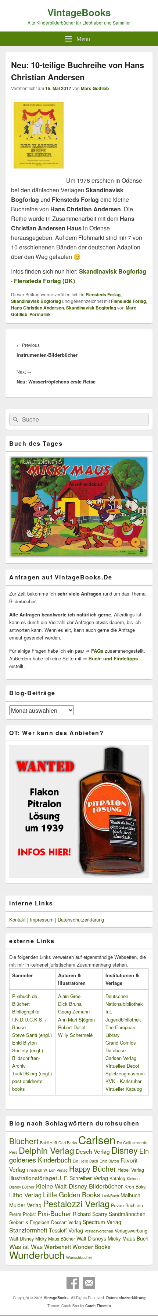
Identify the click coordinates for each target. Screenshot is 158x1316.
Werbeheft (57, 1246)
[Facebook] (73, 1283)
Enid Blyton (109, 1161)
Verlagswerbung (131, 1230)
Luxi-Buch (110, 1195)
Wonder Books (91, 1246)
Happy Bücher (92, 1168)
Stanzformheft (28, 1230)
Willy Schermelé (75, 1034)
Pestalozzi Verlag (76, 1203)
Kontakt (17, 919)
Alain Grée (69, 996)
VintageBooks (79, 12)
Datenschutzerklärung (81, 919)
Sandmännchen (127, 1213)
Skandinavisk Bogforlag (36, 301)
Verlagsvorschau (99, 1231)
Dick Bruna (70, 1003)
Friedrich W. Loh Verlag (47, 1170)
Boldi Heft (48, 1142)
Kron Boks (135, 1186)
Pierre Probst (22, 1214)
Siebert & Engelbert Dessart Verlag (45, 1222)
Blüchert (24, 1140)
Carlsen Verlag (120, 1057)
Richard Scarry (90, 1213)
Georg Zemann (74, 1011)
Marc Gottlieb (95, 88)
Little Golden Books (71, 1194)
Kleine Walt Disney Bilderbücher (79, 1186)
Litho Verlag (25, 1194)
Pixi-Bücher (54, 1213)
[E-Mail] (89, 1283)
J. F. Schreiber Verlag (83, 1178)
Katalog (117, 1178)
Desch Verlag (93, 1151)
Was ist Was (26, 1246)
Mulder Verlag (25, 1205)
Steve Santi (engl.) (32, 1034)
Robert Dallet (72, 1027)
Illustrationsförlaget (33, 1178)
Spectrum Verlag (102, 1222)
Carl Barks (67, 1142)
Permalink (40, 314)
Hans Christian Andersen (37, 307)
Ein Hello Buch (85, 1161)
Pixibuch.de (24, 996)
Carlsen (96, 1139)
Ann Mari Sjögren (76, 1019)
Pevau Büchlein (127, 1205)
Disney (124, 1150)
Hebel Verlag (131, 1170)
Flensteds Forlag (103, 294)
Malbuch (130, 1195)
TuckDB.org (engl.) (32, 1073)
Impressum (42, 919)
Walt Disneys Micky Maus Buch (112, 1238)
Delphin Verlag (46, 1150)
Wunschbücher (79, 1257)
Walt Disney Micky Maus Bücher (42, 1238)
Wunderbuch (37, 1255)
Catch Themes (98, 1305)
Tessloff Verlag (66, 1230)
